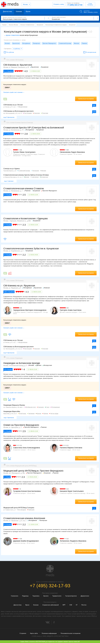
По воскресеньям (91, 52)
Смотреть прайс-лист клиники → (13, 92)
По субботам (10, 52)
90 (94, 105)
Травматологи (56, 596)
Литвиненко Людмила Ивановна (73, 541)
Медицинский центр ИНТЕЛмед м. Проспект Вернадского (33, 470)
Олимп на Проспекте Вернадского (21, 425)
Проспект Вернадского (49, 43)
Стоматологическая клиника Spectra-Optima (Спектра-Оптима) (26, 175)
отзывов (8, 71)
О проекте (23, 633)
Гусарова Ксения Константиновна (27, 491)
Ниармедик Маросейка (11, 411)
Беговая (7, 43)
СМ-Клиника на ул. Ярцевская (19, 285)
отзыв (7, 477)
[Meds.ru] (50, 570)
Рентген (83, 605)
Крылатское (16, 43)
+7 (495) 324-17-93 (74, 4)
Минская (76, 43)
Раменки (84, 43)
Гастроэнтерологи (71, 596)
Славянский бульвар (65, 43)
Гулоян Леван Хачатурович (24, 152)
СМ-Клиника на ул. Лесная (13, 105)
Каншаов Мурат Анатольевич (72, 491)
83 (94, 169)
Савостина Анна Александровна (26, 448)
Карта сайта (34, 633)
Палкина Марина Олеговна (71, 448)
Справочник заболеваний (50, 605)
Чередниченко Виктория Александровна (29, 310)
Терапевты (35, 596)
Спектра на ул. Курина (11, 168)
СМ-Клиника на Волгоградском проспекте (18, 111)
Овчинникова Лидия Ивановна (72, 152)
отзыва (7, 195)
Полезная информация (49, 633)
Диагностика (7, 11)
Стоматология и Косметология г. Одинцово (25, 218)
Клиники (19, 11)
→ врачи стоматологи (12, 35)
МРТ (64, 605)
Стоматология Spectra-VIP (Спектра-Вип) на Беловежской (33, 127)
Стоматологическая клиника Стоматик (23, 188)
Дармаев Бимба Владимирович (26, 541)
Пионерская (36, 43)
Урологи (45, 596)
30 (94, 176)
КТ (77, 605)
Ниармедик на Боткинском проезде (21, 363)
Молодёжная (26, 43)
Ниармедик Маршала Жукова (14, 405)
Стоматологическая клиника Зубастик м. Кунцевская (31, 248)
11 (94, 412)
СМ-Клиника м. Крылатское (17, 65)
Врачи (28, 11)
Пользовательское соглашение (70, 633)
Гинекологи (14, 596)
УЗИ (70, 605)
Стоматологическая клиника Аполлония (24, 518)
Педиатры (25, 596)
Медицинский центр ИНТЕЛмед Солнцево (18, 507)
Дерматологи (85, 596)
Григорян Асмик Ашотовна (70, 310)
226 (94, 112)
